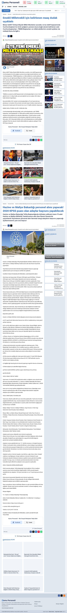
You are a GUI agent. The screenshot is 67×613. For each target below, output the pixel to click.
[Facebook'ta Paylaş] (9, 36)
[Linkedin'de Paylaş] (36, 140)
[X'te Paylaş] (11, 36)
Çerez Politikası (38, 606)
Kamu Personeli (10, 67)
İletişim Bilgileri (60, 604)
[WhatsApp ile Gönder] (41, 140)
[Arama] (64, 6)
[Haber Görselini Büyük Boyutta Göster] (23, 53)
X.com (30, 130)
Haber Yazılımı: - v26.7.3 (54, 611)
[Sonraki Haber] (64, 10)
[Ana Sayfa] (5, 7)
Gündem (9, 6)
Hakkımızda (37, 601)
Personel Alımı (22, 6)
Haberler (4, 14)
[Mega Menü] (3, 7)
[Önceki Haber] (62, 10)
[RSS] (64, 595)
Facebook (17, 130)
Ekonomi (15, 6)
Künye (36, 604)
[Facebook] (59, 595)
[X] (62, 595)
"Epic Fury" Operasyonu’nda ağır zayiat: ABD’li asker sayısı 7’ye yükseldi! (29, 10)
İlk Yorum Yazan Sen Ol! (24, 144)
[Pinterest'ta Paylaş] (39, 140)
